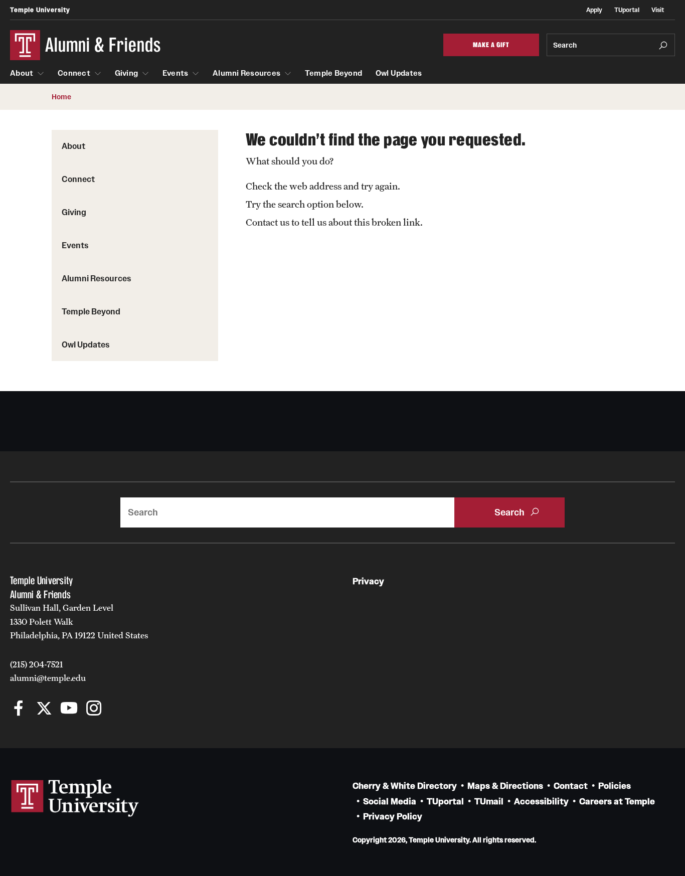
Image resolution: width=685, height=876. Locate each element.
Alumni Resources (246, 73)
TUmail (488, 801)
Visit (657, 10)
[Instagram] (94, 709)
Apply (594, 10)
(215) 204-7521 (36, 664)
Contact (571, 786)
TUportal (626, 10)
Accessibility (541, 801)
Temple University (40, 10)
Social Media (389, 801)
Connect (74, 73)
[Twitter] (44, 709)
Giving (126, 73)
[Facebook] (19, 709)
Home (61, 96)
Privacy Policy (392, 816)
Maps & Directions (505, 786)
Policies (614, 786)
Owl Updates (399, 73)
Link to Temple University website (75, 798)
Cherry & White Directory (405, 786)
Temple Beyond (333, 73)
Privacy (368, 581)
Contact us (267, 222)
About (21, 73)
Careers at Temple (617, 801)
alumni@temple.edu (48, 678)
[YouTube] (69, 709)
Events (175, 73)
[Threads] (119, 709)
